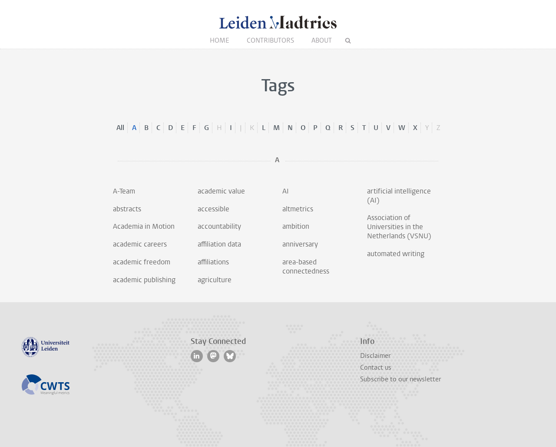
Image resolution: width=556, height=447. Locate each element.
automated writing (395, 253)
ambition (295, 226)
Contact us (375, 367)
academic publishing (144, 279)
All (120, 127)
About (321, 40)
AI (285, 191)
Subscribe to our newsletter (400, 379)
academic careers (140, 244)
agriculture (215, 279)
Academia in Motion (144, 226)
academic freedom (141, 262)
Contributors (270, 40)
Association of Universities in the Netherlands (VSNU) (399, 226)
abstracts (127, 208)
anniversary (300, 244)
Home (219, 40)
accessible (213, 208)
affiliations (213, 262)
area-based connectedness (305, 266)
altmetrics (297, 208)
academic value (221, 191)
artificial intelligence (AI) (399, 196)
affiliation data (219, 244)
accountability (219, 226)
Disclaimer (375, 355)
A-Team (124, 191)
